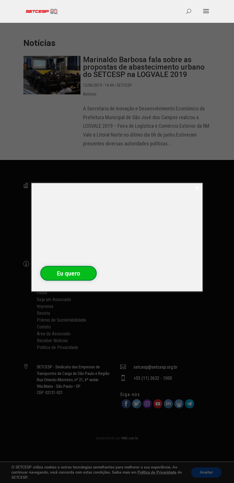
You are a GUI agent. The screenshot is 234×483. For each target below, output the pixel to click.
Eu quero (68, 273)
